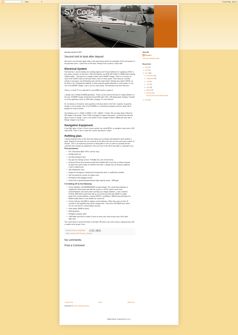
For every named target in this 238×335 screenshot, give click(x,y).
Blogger (128, 319)
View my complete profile (151, 58)
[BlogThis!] (92, 230)
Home (100, 302)
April (148, 87)
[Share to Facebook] (97, 230)
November (150, 76)
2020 (147, 67)
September (150, 78)
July (148, 81)
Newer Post (69, 302)
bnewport (148, 55)
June (148, 84)
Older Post (130, 302)
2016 (147, 100)
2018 (147, 70)
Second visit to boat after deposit (157, 95)
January (149, 93)
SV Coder (80, 12)
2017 (147, 73)
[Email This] (90, 230)
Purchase (82, 233)
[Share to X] (95, 230)
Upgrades (89, 233)
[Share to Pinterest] (100, 230)
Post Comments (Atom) (81, 306)
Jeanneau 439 (74, 233)
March (149, 90)
